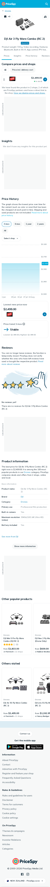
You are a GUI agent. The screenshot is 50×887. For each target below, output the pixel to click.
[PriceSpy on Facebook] (22, 874)
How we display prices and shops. (29, 93)
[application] (25, 271)
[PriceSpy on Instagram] (27, 874)
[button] (7, 16)
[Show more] (4, 79)
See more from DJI (10, 536)
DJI (22, 496)
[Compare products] (45, 17)
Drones (8, 11)
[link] (17, 629)
